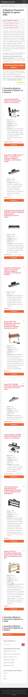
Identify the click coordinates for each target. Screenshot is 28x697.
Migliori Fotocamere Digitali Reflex (11, 654)
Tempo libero (12, 6)
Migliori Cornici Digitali (8, 662)
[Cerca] (23, 644)
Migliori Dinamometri (8, 665)
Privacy (24, 693)
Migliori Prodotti (9, 2)
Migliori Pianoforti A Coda (9, 651)
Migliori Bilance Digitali (8, 659)
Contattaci (14, 694)
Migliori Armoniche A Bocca (10, 657)
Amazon (5, 673)
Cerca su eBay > (7, 634)
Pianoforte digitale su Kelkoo (11, 27)
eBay (4, 676)
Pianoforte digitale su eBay (10, 25)
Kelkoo (5, 679)
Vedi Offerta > (14, 145)
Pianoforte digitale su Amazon (11, 23)
